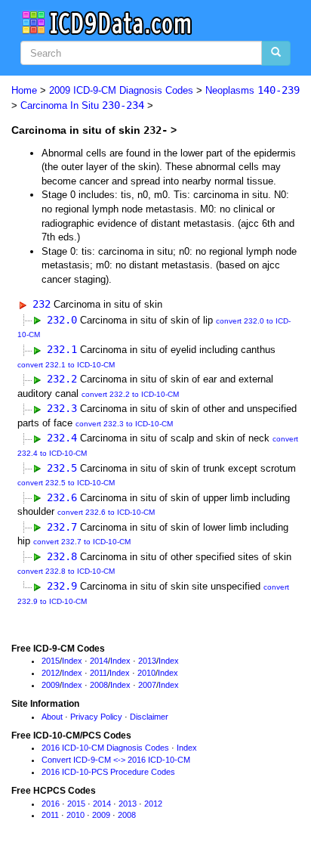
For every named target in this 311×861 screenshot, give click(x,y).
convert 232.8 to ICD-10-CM (66, 571)
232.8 (62, 556)
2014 (99, 660)
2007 (147, 684)
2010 (146, 672)
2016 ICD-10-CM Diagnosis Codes (105, 747)
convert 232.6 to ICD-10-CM (106, 512)
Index (72, 660)
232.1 (62, 349)
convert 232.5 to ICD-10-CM (66, 483)
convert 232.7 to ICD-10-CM (82, 541)
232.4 (62, 438)
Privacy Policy (96, 716)
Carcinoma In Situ (82, 105)
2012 (51, 672)
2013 (147, 660)
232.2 (62, 379)
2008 (99, 684)
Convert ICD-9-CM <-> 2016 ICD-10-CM (116, 759)
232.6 (62, 497)
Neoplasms (252, 90)
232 (41, 304)
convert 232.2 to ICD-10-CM (130, 394)
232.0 (62, 320)
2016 (51, 803)
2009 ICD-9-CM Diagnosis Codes (121, 90)
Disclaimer (149, 716)
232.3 (62, 408)
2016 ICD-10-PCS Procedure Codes (108, 771)
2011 (98, 672)
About (52, 716)
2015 (51, 660)
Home (24, 90)
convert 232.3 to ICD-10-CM (124, 424)
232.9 (62, 586)
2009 (51, 684)
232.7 (62, 527)
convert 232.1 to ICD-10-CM (66, 365)
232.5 (62, 468)
